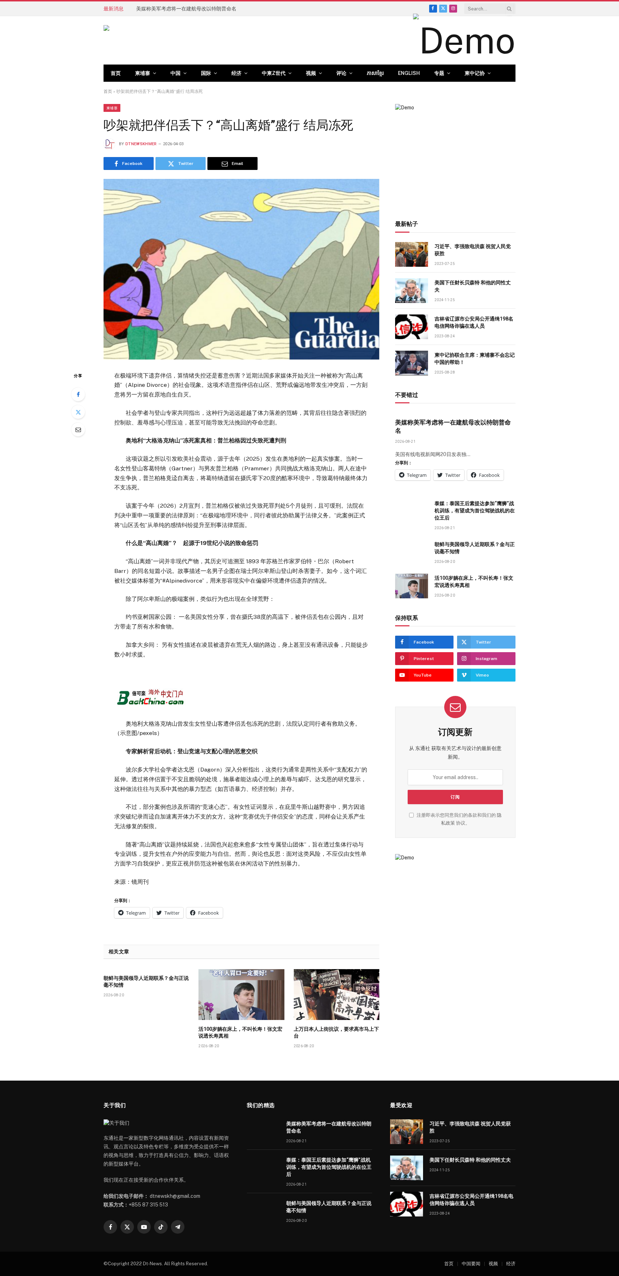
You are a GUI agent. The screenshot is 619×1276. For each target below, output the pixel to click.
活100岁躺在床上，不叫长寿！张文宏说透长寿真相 (240, 1032)
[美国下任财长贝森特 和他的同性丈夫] (411, 290)
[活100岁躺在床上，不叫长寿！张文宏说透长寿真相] (241, 994)
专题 (439, 73)
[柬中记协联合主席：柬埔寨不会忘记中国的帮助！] (411, 363)
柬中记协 (475, 73)
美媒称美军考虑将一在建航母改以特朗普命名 (453, 426)
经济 (236, 73)
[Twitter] (78, 412)
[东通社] (175, 41)
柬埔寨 (142, 73)
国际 (206, 73)
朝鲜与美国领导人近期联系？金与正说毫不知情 (146, 981)
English (409, 73)
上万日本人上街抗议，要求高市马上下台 (336, 1032)
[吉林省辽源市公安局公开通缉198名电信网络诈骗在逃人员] (411, 326)
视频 (311, 73)
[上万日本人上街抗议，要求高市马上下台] (336, 994)
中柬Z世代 (273, 73)
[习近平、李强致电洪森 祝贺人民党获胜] (411, 254)
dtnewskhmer (141, 144)
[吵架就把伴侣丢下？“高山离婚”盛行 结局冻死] (241, 269)
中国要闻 (471, 1263)
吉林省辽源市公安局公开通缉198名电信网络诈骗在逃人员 (474, 322)
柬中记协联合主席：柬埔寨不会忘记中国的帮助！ (475, 358)
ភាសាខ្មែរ (375, 73)
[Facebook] (78, 394)
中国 (176, 73)
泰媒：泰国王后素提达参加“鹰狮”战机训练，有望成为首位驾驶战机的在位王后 (216, 8)
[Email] (78, 429)
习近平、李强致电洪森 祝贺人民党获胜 (473, 249)
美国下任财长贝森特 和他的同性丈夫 (473, 286)
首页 (116, 73)
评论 (341, 73)
